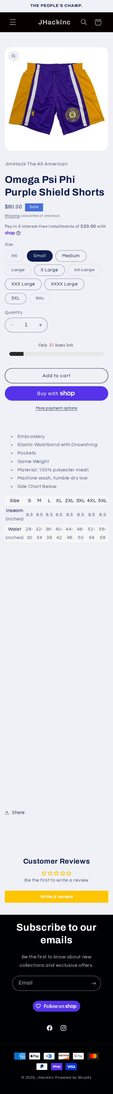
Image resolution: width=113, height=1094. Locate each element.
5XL (15, 298)
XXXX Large (64, 284)
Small (39, 256)
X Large (49, 270)
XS (17, 257)
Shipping (12, 215)
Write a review (56, 896)
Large (21, 271)
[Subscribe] (94, 983)
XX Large (87, 271)
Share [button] (18, 812)
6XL (43, 300)
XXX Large (23, 284)
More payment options (56, 408)
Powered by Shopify (73, 1077)
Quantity (13, 312)
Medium (71, 256)
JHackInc (45, 1077)
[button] (13, 22)
